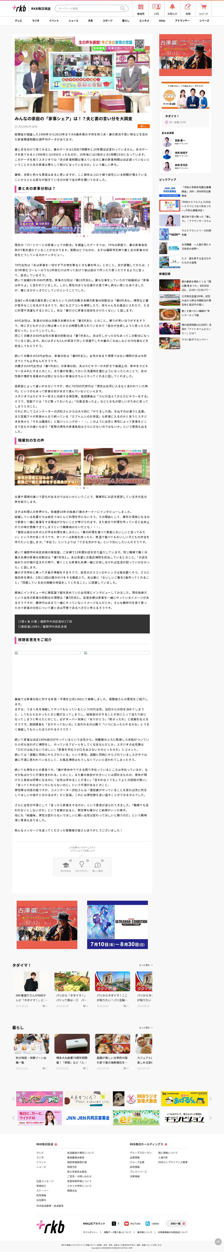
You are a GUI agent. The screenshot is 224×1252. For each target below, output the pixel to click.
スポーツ (108, 20)
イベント (54, 20)
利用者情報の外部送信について (173, 1232)
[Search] (122, 8)
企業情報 (135, 1157)
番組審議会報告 (75, 1157)
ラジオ (35, 20)
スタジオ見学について (79, 1186)
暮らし (126, 20)
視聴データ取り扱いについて (117, 1232)
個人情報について (168, 1152)
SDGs (162, 20)
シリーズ (204, 20)
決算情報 (135, 1176)
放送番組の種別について (80, 1152)
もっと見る (144, 964)
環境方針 (72, 1167)
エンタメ (144, 20)
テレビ (18, 20)
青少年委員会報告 (77, 1171)
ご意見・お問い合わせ (79, 1176)
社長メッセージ (45, 1181)
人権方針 (163, 1157)
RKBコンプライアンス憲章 (173, 1162)
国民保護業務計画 (77, 1162)
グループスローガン (141, 1152)
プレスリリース (138, 1171)
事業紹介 (41, 1186)
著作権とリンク (144, 1232)
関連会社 (72, 1190)
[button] (13, 1099)
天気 (90, 20)
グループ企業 (137, 1162)
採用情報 (41, 1195)
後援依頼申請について (79, 1181)
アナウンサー (182, 20)
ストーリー (42, 1190)
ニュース (73, 20)
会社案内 (41, 1200)
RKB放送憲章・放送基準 (50, 1205)
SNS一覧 (176, 1223)
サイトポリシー (90, 1232)
